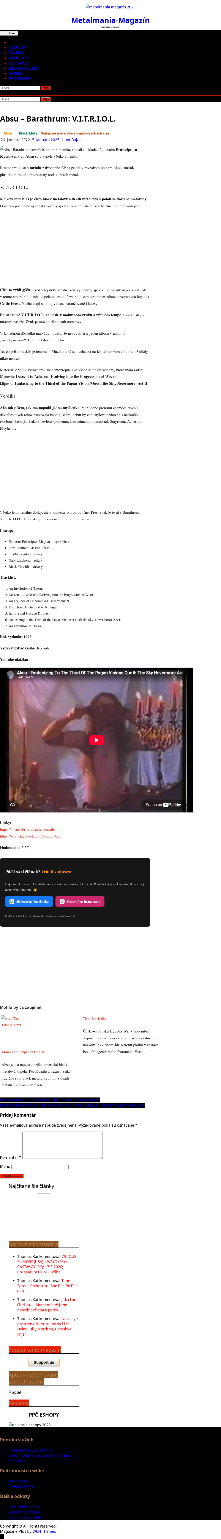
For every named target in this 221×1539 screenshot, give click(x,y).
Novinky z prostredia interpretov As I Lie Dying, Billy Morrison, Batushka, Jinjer (47, 1326)
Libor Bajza (71, 139)
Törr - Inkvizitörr (94, 1018)
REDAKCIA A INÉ (23, 68)
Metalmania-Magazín (110, 20)
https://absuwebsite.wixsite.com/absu (28, 829)
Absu (8, 133)
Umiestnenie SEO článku (30, 1450)
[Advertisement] (75, 248)
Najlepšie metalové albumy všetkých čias (74, 133)
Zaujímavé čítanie (24, 1512)
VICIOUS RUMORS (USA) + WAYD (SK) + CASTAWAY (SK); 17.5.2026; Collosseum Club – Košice (46, 1264)
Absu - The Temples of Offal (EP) (25, 1052)
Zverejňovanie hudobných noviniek (39, 1455)
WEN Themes (44, 1531)
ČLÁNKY (16, 52)
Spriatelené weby (24, 1506)
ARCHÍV (16, 73)
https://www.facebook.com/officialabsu (30, 836)
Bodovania (18, 1481)
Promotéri (17, 1460)
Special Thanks (21, 1486)
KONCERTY (18, 57)
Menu (12, 33)
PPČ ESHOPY (20, 78)
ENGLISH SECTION (25, 1517)
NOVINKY (17, 47)
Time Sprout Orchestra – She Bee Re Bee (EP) (47, 1286)
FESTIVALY (18, 63)
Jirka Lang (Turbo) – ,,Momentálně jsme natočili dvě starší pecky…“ (48, 1305)
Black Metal (29, 133)
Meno (5, 1166)
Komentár (10, 1157)
